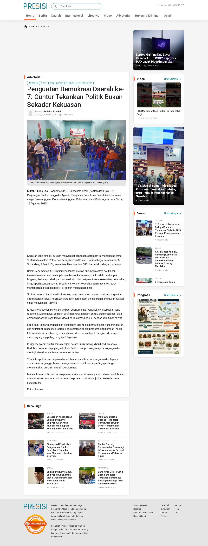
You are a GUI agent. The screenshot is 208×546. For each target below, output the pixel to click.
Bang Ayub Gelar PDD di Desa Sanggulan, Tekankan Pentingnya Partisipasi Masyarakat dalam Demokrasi (111, 478)
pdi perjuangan (56, 83)
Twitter (164, 512)
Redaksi (137, 509)
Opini (167, 15)
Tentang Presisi (140, 505)
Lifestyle (93, 15)
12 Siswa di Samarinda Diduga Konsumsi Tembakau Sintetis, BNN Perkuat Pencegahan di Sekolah (156, 191)
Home (30, 15)
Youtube (164, 516)
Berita (43, 15)
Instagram (165, 509)
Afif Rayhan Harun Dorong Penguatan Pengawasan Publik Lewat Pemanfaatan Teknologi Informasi (109, 423)
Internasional (74, 15)
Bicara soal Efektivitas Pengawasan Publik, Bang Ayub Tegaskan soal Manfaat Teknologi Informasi (59, 450)
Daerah (56, 15)
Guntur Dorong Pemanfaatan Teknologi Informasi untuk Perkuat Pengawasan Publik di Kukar (111, 450)
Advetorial (123, 15)
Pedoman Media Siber (143, 512)
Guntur (44, 83)
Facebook (165, 505)
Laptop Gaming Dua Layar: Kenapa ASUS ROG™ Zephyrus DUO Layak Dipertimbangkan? (156, 58)
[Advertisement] (76, 231)
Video (108, 15)
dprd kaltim (33, 83)
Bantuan (178, 505)
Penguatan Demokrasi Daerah (79, 83)
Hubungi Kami (139, 516)
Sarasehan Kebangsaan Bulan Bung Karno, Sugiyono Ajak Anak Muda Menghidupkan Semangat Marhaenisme (60, 423)
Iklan (177, 509)
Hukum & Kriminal (147, 15)
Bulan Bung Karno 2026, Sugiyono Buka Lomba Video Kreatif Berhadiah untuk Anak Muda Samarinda (59, 478)
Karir (177, 512)
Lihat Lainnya (173, 79)
